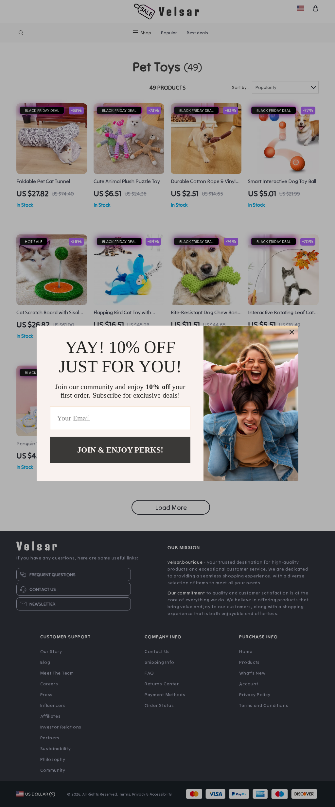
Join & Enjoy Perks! (120, 450)
